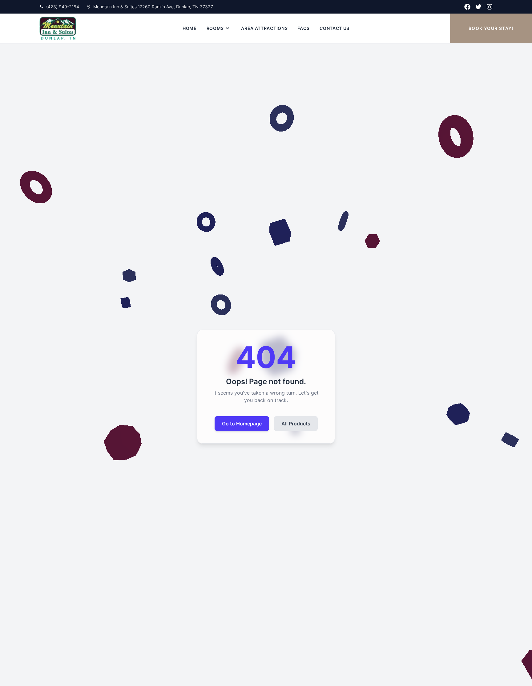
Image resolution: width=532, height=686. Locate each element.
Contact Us (334, 28)
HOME (190, 28)
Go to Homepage (242, 423)
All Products (295, 423)
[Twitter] (478, 7)
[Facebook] (467, 7)
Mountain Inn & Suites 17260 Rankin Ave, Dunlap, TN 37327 (153, 6)
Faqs (303, 28)
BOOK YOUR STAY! (491, 28)
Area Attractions (264, 28)
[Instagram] (489, 7)
